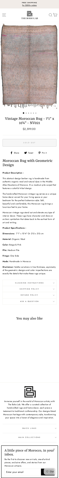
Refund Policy (29, 295)
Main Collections (29, 437)
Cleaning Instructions (29, 283)
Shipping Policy (29, 289)
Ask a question (29, 301)
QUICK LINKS (29, 428)
